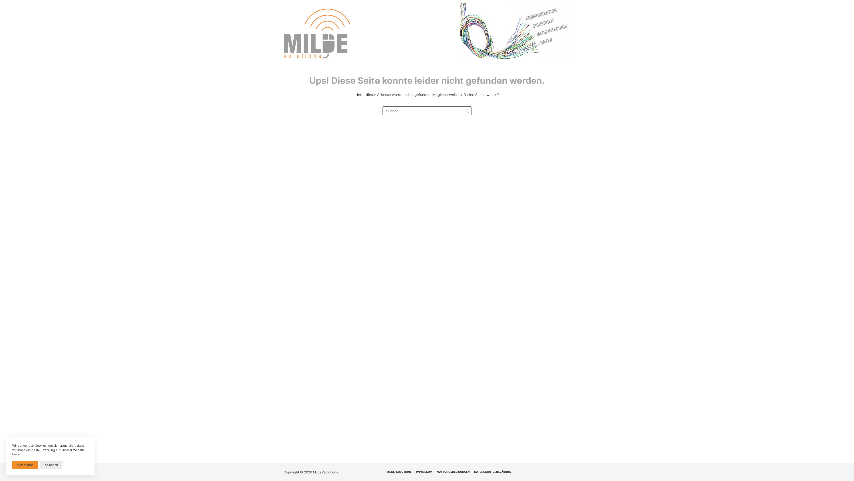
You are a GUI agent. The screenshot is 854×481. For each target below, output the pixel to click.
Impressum (424, 471)
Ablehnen (51, 465)
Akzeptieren (25, 465)
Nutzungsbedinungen (453, 471)
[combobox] (423, 110)
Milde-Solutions (399, 471)
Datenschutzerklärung (492, 471)
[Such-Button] (467, 111)
